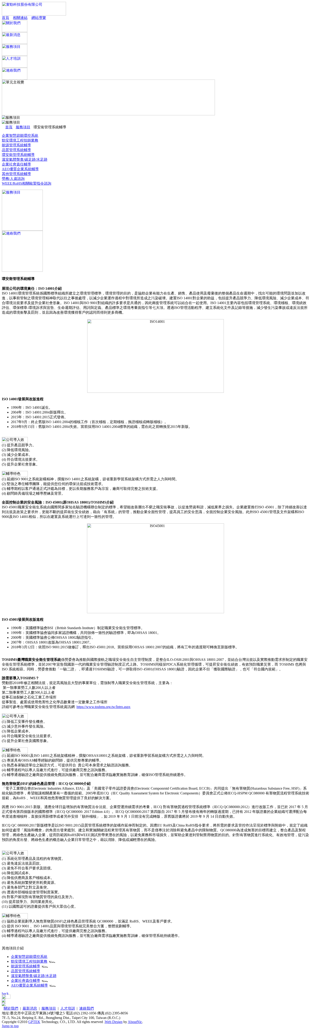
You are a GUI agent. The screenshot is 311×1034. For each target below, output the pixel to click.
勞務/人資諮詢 (13, 179)
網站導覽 (38, 18)
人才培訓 (67, 1008)
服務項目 (23, 127)
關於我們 (11, 1008)
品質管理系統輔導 (16, 150)
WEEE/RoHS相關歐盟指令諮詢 (26, 183)
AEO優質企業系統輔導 (20, 169)
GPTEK (34, 1022)
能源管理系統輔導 (16, 145)
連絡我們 (86, 1008)
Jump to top (10, 1026)
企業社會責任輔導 (16, 164)
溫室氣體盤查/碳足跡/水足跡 (24, 159)
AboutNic (135, 1022)
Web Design (113, 1022)
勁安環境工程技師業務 (20, 140)
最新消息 (30, 1008)
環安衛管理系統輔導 (18, 155)
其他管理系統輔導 (16, 174)
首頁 (5, 18)
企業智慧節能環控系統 (20, 135)
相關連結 (20, 18)
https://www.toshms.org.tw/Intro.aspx (103, 707)
